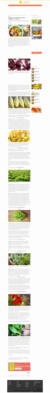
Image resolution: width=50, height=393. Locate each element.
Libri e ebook (33, 5)
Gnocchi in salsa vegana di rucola (21, 291)
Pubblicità (9, 384)
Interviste (35, 383)
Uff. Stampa (9, 383)
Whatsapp (15, 389)
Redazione (9, 382)
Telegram (19, 389)
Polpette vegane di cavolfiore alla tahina (36, 71)
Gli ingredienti (27, 383)
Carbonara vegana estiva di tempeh (37, 102)
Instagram (23, 389)
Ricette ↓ (9, 5)
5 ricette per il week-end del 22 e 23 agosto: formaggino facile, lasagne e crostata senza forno (37, 94)
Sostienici (36, 5)
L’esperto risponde (36, 381)
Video (26, 381)
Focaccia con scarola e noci (21, 207)
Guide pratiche (27, 382)
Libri (34, 384)
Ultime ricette (34, 91)
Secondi (18, 383)
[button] (18, 368)
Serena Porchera (10, 23)
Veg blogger (18, 386)
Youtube (31, 389)
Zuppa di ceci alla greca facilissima (37, 74)
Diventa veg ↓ (25, 5)
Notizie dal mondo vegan (37, 382)
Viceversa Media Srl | (31, 391)
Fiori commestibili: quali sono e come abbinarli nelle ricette (21, 321)
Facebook (27, 389)
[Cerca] (32, 17)
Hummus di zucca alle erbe (36, 68)
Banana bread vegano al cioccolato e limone (37, 80)
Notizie (22, 5)
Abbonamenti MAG (16, 5)
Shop (34, 385)
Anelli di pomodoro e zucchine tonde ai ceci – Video (37, 100)
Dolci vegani (18, 385)
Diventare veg (27, 384)
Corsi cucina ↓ (12, 5)
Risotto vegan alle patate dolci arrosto (37, 77)
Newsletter (10, 389)
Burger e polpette (19, 384)
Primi (17, 382)
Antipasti (18, 381)
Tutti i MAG (20, 5)
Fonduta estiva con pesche (36, 96)
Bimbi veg (26, 385)
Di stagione (28, 5)
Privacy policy (10, 390)
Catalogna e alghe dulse (20, 167)
